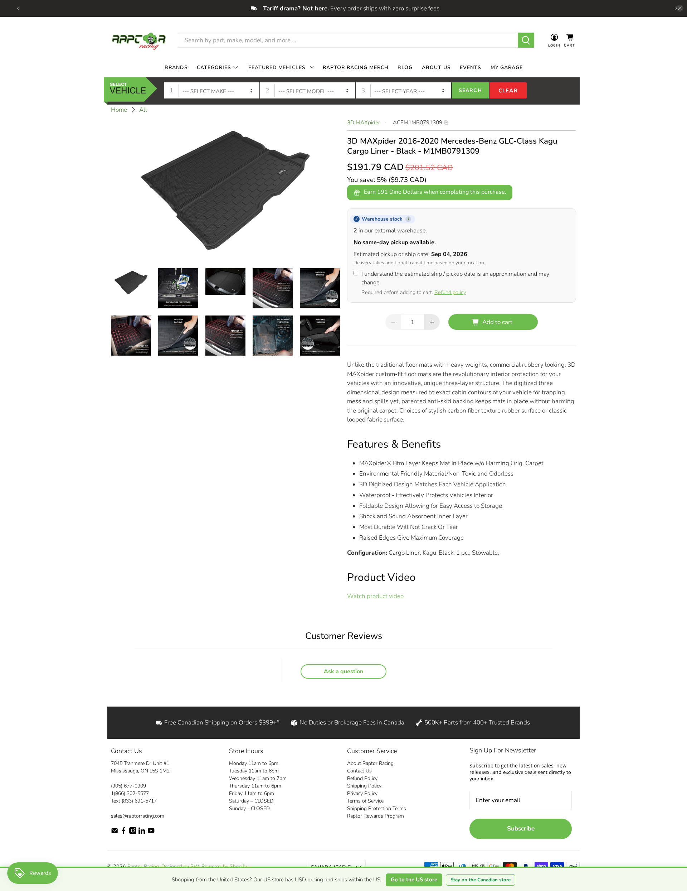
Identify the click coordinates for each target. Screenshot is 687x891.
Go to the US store (414, 879)
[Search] (526, 40)
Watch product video (375, 596)
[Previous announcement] (18, 8)
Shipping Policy (364, 785)
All (143, 110)
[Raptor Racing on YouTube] (151, 832)
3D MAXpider (363, 122)
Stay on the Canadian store (480, 880)
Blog (405, 67)
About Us (436, 67)
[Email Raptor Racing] (114, 832)
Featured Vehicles (277, 67)
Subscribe (521, 828)
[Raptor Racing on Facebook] (123, 832)
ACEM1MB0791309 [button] (417, 122)
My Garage (507, 67)
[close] (679, 8)
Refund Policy (362, 778)
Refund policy (450, 292)
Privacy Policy (362, 793)
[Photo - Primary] (225, 189)
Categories (214, 67)
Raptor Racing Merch (356, 67)
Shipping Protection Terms (376, 808)
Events (470, 67)
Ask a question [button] (343, 671)
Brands (176, 67)
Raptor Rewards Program (375, 816)
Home (119, 110)
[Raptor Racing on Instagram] (132, 832)
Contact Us (359, 770)
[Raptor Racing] (139, 40)
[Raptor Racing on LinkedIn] (141, 832)
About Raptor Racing (370, 763)
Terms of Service (365, 801)
